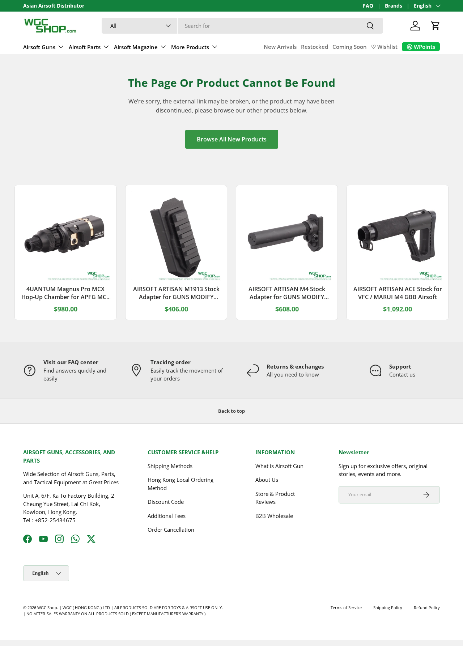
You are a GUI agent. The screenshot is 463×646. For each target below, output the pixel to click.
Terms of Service (346, 607)
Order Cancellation (171, 529)
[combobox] (242, 26)
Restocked (314, 46)
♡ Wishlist (384, 46)
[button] (435, 26)
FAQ (368, 6)
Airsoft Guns (39, 47)
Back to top (231, 411)
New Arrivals (280, 46)
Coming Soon (349, 46)
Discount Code (166, 501)
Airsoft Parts (85, 47)
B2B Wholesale (274, 515)
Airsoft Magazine (136, 47)
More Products (190, 47)
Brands (393, 6)
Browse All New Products (232, 139)
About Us (266, 479)
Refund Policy (427, 607)
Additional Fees (167, 515)
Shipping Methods (170, 465)
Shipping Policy (387, 607)
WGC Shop (47, 607)
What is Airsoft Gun (279, 465)
